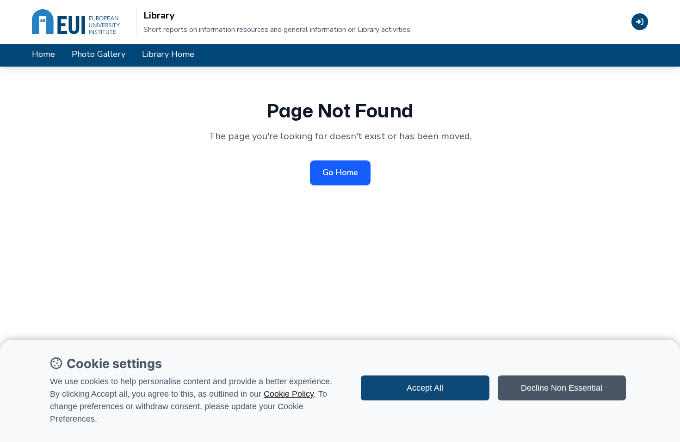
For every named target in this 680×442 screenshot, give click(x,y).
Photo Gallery (98, 54)
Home (43, 54)
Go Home (340, 172)
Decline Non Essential (561, 388)
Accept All (425, 388)
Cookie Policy (289, 394)
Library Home (168, 54)
